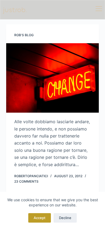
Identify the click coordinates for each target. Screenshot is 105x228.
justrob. (15, 9)
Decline (65, 218)
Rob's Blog (24, 35)
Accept (40, 218)
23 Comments (26, 181)
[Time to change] (52, 78)
